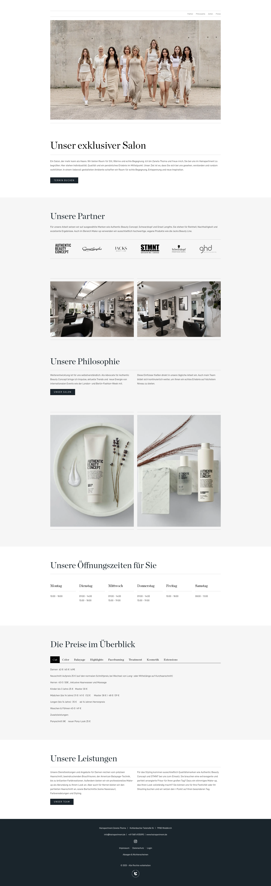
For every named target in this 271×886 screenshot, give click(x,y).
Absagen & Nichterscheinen (135, 854)
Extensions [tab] (171, 659)
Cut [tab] (55, 659)
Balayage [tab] (79, 659)
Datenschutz (138, 848)
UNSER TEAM (62, 802)
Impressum (124, 848)
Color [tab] (65, 659)
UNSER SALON (62, 392)
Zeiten (210, 14)
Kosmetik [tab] (153, 659)
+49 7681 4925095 (136, 834)
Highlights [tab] (96, 659)
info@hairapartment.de (114, 834)
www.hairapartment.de (156, 834)
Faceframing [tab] (116, 659)
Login (149, 848)
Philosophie (200, 14)
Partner (190, 14)
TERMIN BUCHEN (64, 180)
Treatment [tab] (135, 659)
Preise (218, 14)
